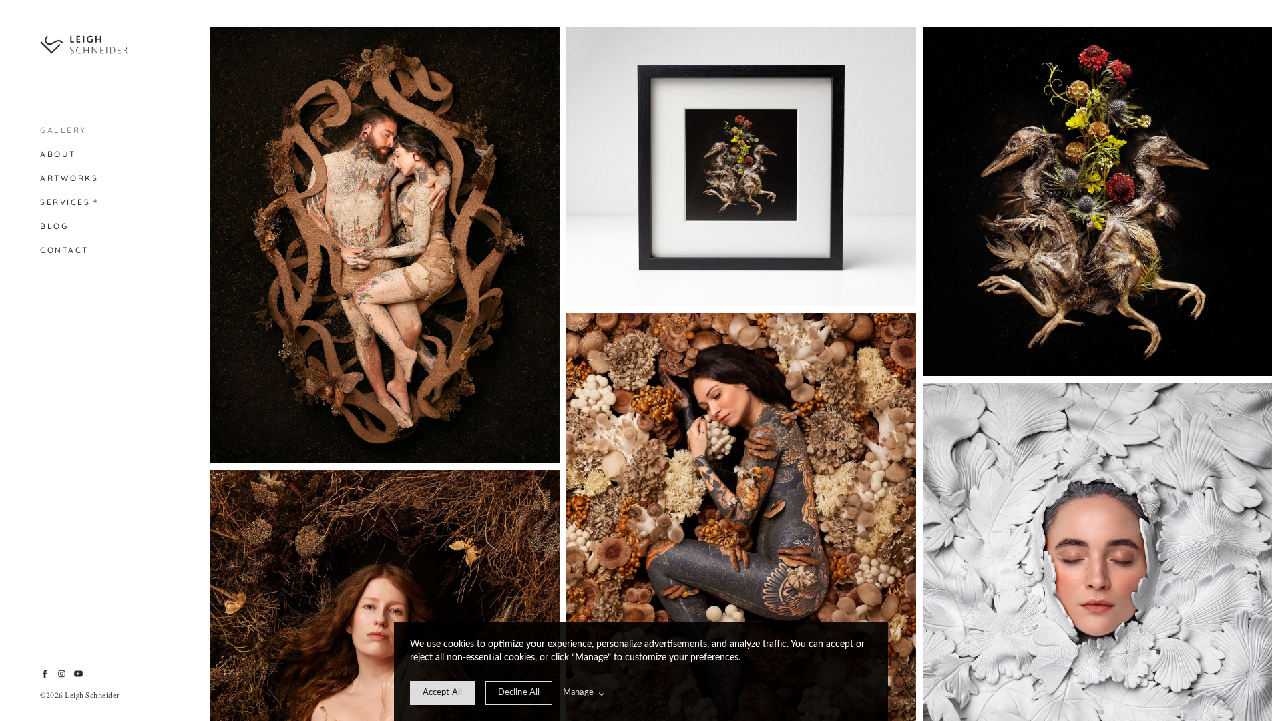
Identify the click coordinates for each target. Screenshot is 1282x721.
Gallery (63, 130)
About (58, 154)
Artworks (69, 178)
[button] (96, 199)
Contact (64, 250)
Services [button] (65, 202)
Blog (54, 226)
